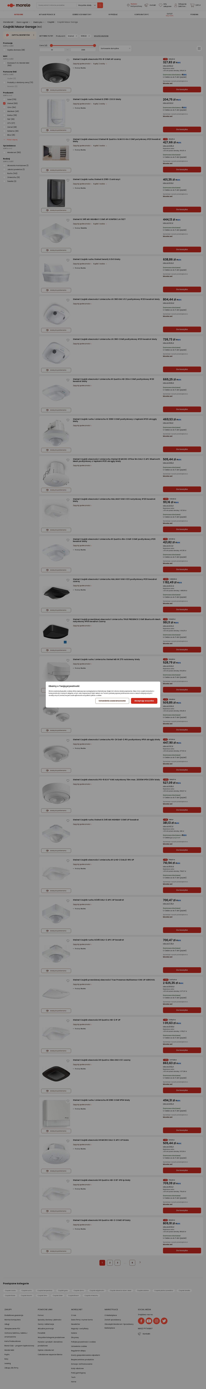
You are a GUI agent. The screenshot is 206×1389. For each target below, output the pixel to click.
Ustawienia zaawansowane (112, 700)
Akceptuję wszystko (144, 700)
